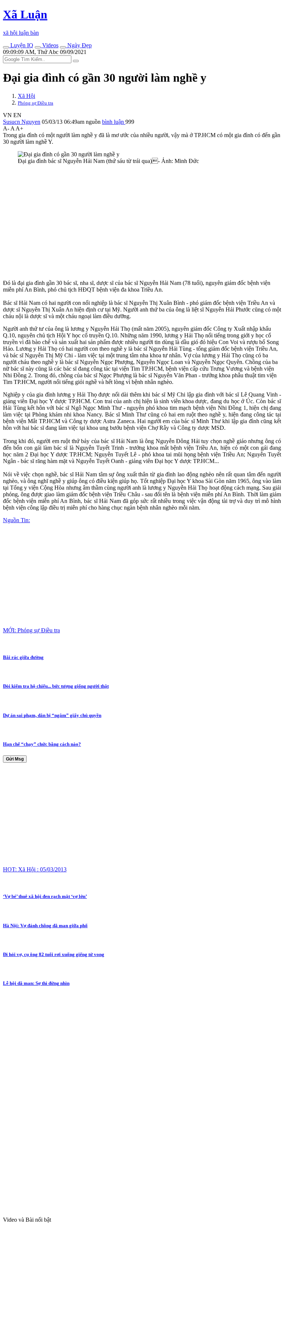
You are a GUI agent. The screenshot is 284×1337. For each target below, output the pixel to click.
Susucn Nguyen (21, 122)
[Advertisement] (142, 222)
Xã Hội (26, 96)
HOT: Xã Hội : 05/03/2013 (35, 869)
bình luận (113, 122)
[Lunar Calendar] (63, 47)
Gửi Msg (15, 759)
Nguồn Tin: (16, 520)
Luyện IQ (21, 45)
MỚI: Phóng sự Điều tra (31, 630)
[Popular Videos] (38, 47)
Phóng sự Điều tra (35, 103)
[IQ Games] (6, 47)
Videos (49, 45)
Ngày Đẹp (79, 45)
